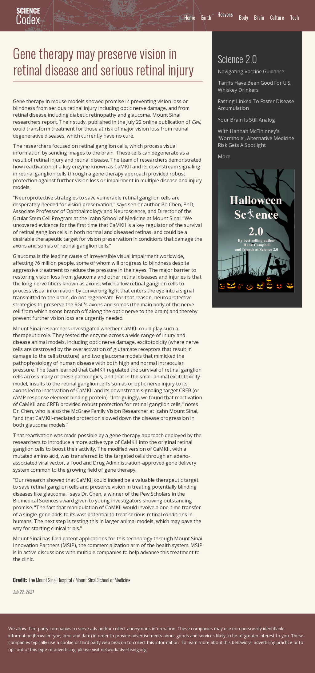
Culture (277, 17)
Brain (259, 17)
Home (189, 17)
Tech (294, 17)
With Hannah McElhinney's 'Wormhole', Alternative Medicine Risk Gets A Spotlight (256, 138)
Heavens (225, 14)
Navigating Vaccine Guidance (251, 71)
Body (243, 17)
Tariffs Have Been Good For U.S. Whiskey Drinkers (254, 86)
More (224, 156)
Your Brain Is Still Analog (246, 119)
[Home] (30, 15)
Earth (206, 17)
